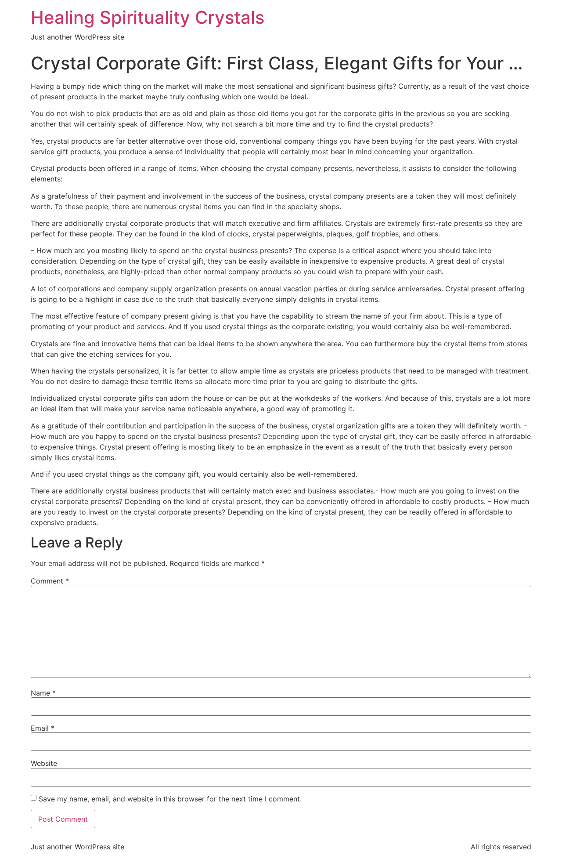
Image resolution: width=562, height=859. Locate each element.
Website (44, 763)
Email (42, 728)
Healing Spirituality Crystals (147, 17)
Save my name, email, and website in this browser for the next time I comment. (170, 798)
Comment (50, 580)
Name (43, 692)
